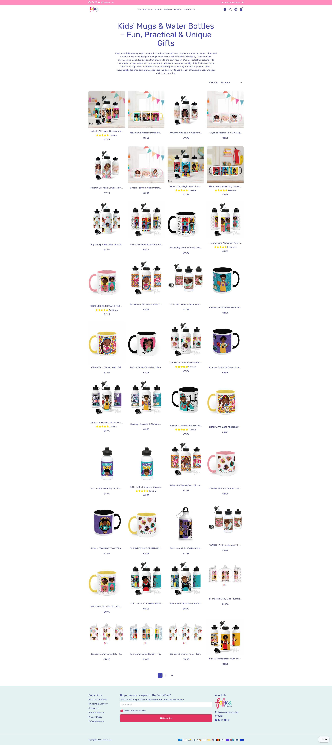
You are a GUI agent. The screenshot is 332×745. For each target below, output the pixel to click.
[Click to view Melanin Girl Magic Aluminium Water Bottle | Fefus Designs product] (106, 109)
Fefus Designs (107, 740)
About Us (189, 9)
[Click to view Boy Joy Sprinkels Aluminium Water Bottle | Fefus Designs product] (106, 219)
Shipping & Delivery (98, 704)
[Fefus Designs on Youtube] (99, 2)
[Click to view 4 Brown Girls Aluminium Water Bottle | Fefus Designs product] (225, 219)
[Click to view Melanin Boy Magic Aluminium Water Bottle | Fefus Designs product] (186, 164)
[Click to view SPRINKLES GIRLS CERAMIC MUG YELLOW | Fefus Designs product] (146, 523)
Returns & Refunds (97, 699)
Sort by (213, 82)
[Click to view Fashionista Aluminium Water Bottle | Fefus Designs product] (146, 278)
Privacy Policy (95, 717)
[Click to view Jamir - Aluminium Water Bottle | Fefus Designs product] (186, 523)
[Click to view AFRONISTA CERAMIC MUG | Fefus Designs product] (106, 342)
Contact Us (93, 708)
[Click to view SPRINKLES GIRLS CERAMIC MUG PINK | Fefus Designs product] (225, 462)
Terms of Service (96, 712)
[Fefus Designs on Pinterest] (93, 2)
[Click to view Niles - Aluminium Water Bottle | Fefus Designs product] (186, 578)
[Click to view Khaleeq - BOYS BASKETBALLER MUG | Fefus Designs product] (225, 281)
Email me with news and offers (135, 711)
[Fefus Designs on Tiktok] (102, 2)
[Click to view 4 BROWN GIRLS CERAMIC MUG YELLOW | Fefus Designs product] (106, 581)
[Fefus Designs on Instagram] (96, 2)
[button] (102, 135)
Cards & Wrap (145, 9)
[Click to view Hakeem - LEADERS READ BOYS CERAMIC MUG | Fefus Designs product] (186, 400)
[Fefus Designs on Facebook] (89, 2)
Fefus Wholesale (96, 721)
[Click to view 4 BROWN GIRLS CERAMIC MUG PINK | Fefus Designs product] (106, 281)
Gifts (158, 9)
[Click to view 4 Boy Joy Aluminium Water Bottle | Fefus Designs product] (146, 219)
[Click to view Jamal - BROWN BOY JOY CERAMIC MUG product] (106, 523)
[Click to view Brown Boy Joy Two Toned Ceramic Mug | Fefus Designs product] (186, 222)
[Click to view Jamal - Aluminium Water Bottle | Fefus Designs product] (146, 578)
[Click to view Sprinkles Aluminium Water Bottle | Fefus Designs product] (186, 339)
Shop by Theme (173, 9)
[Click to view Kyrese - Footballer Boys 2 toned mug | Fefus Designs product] (225, 342)
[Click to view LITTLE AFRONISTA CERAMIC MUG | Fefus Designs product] (225, 400)
